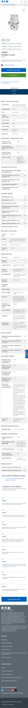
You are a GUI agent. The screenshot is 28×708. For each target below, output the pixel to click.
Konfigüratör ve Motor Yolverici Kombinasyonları (9, 82)
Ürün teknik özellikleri (9, 65)
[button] (26, 354)
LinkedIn (8, 630)
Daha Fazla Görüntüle (14, 599)
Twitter (4, 630)
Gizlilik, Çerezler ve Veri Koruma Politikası (11, 701)
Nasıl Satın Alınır (13, 75)
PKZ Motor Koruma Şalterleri (9, 4)
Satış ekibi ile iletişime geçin (13, 70)
